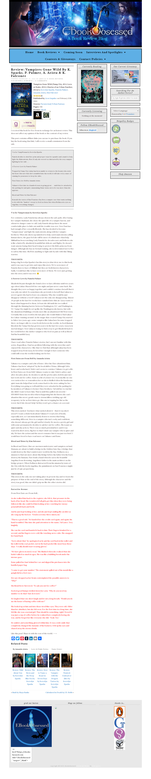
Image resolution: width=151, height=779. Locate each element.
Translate (130, 114)
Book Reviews (47, 52)
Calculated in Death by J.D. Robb (59, 692)
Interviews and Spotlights (105, 52)
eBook (43, 110)
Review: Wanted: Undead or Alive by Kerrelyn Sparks (66, 677)
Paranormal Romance (22, 81)
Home (29, 52)
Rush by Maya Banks (20, 692)
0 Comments (41, 81)
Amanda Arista (39, 93)
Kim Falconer (52, 93)
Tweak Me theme (83, 766)
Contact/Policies (91, 59)
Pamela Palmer (61, 90)
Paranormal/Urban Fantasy (53, 104)
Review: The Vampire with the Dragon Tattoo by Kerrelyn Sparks (55, 678)
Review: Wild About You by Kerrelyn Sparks (18, 674)
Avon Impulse (51, 98)
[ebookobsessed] (31, 726)
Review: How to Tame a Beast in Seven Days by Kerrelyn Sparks (42, 677)
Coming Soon (73, 52)
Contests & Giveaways (60, 59)
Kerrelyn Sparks (47, 90)
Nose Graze (96, 766)
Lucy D (42, 79)
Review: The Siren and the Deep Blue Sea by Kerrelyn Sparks (30, 677)
